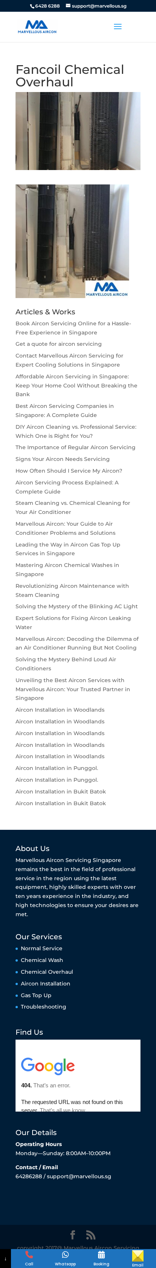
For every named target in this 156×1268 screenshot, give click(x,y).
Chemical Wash (42, 960)
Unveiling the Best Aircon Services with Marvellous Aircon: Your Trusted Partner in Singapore (73, 689)
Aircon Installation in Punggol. (57, 768)
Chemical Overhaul (47, 971)
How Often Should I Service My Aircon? (69, 470)
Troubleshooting (43, 1006)
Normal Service (41, 948)
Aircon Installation (45, 983)
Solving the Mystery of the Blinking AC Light (77, 606)
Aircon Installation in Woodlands (60, 709)
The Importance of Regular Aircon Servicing (76, 447)
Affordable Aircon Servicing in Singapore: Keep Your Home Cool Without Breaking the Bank (76, 385)
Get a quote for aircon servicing (59, 343)
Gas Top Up (36, 995)
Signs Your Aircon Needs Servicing (63, 459)
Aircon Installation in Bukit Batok (61, 791)
